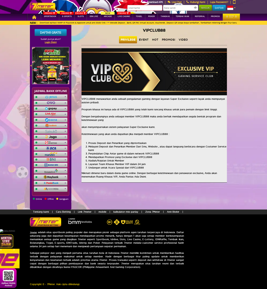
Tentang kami (41, 212)
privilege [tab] (128, 39)
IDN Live (94, 16)
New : (33, 23)
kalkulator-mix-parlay (125, 212)
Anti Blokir (173, 212)
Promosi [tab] (168, 39)
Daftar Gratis (50, 32)
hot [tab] (155, 39)
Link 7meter (84, 212)
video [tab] (183, 39)
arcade (108, 15)
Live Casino (124, 15)
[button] (231, 8)
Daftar (219, 7)
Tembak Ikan (182, 16)
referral (200, 16)
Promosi (215, 16)
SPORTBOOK (50, 15)
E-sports (66, 15)
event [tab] (144, 39)
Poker (151, 16)
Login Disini (51, 42)
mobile (102, 212)
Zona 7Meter (152, 212)
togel (139, 16)
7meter (33, 232)
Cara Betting (63, 212)
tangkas (165, 16)
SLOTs (79, 15)
